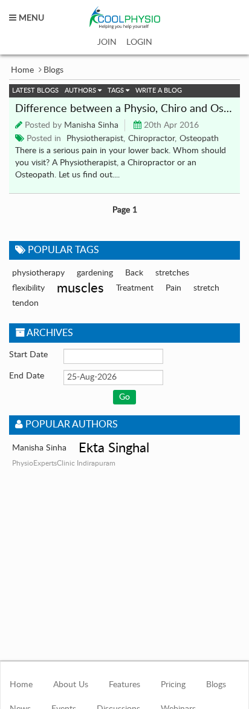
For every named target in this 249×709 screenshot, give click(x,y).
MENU (30, 18)
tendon (25, 303)
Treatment (135, 288)
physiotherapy (38, 273)
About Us (70, 685)
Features (124, 685)
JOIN (107, 42)
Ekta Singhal (114, 448)
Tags (117, 90)
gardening (95, 273)
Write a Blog (158, 90)
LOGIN (139, 42)
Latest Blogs (35, 90)
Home (22, 70)
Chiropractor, (152, 138)
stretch (206, 288)
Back (134, 273)
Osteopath (199, 138)
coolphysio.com (125, 18)
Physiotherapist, (95, 138)
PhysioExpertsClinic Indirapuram (63, 463)
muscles (80, 288)
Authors (81, 90)
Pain (173, 288)
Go (124, 397)
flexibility (28, 288)
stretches (172, 273)
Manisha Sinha (91, 125)
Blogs (216, 685)
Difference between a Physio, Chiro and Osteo (124, 109)
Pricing (173, 685)
